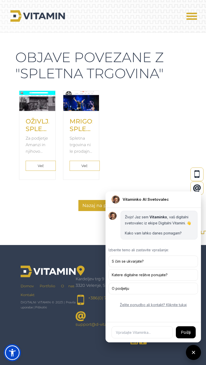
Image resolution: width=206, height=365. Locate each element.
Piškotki (41, 307)
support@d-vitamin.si (97, 324)
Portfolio (47, 286)
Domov (27, 286)
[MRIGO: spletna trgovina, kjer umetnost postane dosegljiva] (81, 101)
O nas (67, 286)
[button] (12, 352)
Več (41, 166)
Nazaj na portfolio (102, 205)
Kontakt (28, 295)
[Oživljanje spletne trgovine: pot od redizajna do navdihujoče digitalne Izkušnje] (37, 101)
